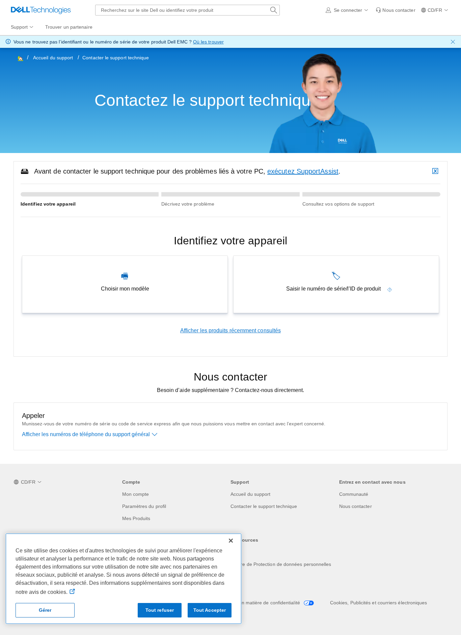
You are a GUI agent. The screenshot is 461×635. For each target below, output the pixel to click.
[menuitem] (22, 27)
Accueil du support (53, 57)
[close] (436, 171)
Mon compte (135, 494)
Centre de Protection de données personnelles (281, 564)
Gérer (45, 610)
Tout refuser (159, 610)
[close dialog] (453, 41)
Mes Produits (136, 518)
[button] (348, 10)
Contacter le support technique (264, 506)
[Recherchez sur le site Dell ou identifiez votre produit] (274, 10)
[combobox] (187, 10)
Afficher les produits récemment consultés (230, 330)
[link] (395, 10)
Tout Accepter (209, 610)
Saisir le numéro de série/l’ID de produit (333, 289)
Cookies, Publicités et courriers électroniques (378, 602)
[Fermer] (230, 540)
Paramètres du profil (144, 506)
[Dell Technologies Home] (41, 10)
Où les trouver (208, 41)
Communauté (354, 494)
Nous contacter (355, 506)
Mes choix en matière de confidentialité (258, 602)
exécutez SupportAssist (302, 171)
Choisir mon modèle (125, 289)
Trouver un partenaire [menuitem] (68, 27)
